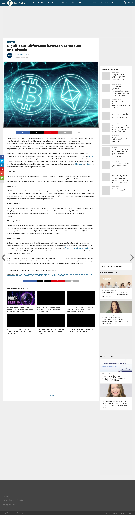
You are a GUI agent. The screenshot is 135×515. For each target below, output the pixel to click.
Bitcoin (88, 164)
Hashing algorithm (33, 275)
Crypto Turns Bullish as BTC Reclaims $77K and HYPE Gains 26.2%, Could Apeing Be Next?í (49, 309)
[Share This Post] (37, 132)
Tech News (52, 2)
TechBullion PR (22, 54)
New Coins (61, 275)
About (108, 513)
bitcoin (42, 274)
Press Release (117, 2)
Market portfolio (48, 275)
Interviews (105, 2)
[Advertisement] (67, 22)
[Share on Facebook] (22, 132)
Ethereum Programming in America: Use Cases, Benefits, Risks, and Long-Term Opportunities (50, 331)
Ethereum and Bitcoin (16, 275)
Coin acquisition (76, 274)
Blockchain (64, 2)
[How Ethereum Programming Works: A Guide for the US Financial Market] (81, 322)
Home (33, 2)
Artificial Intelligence (80, 2)
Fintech (41, 2)
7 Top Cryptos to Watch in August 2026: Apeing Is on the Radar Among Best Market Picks (20, 331)
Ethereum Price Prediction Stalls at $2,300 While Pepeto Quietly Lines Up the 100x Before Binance (20, 309)
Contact (115, 513)
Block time (65, 274)
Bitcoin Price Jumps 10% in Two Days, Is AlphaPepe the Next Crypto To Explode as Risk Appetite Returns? (80, 309)
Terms (130, 513)
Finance (95, 2)
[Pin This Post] (51, 132)
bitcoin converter (52, 274)
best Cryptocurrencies (29, 274)
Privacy (123, 513)
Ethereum (78, 164)
